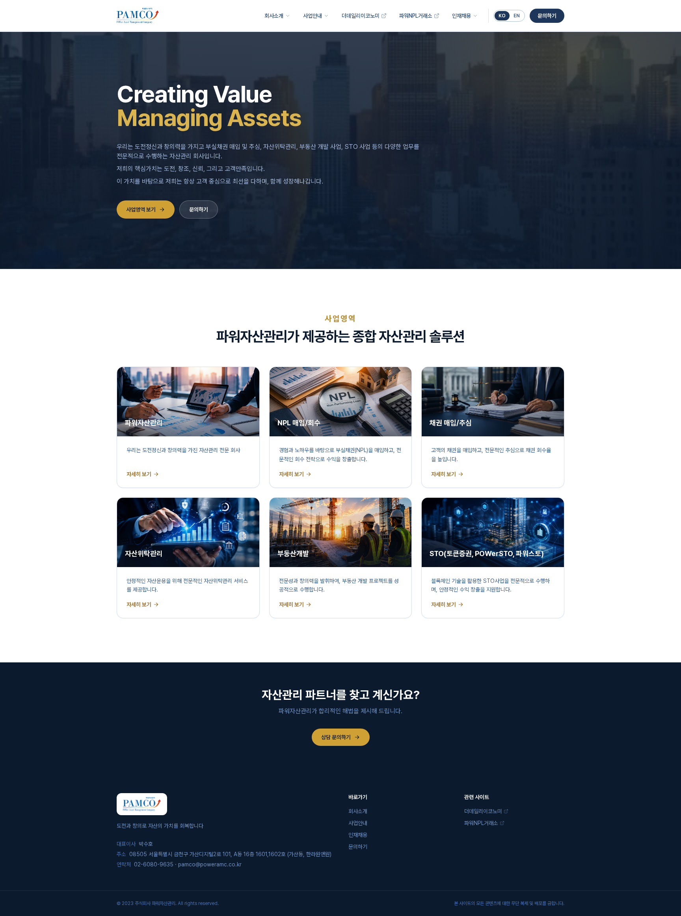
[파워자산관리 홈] (138, 16)
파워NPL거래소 (415, 16)
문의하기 (547, 16)
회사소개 (273, 16)
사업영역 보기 (141, 209)
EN (517, 16)
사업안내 (312, 16)
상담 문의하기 (336, 737)
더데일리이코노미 (361, 16)
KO (502, 16)
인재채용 (461, 16)
